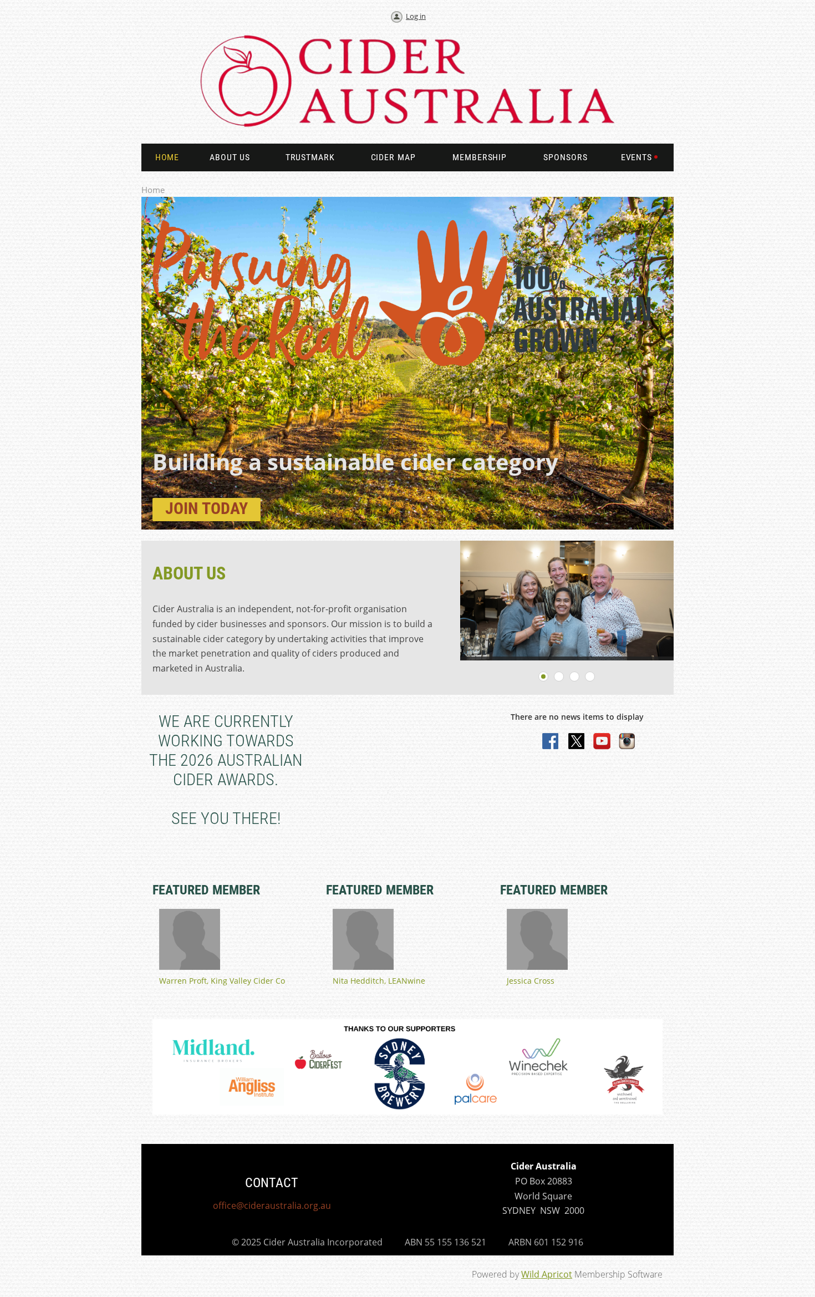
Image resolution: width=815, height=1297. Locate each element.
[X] (576, 742)
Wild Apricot (546, 1274)
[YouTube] (602, 742)
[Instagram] (627, 742)
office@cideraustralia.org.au (272, 1205)
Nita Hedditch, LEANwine (379, 980)
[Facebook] (551, 742)
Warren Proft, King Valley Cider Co (222, 980)
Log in (416, 16)
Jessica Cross (530, 980)
